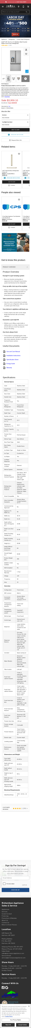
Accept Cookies (22, 1024)
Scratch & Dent (7, 914)
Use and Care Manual (13, 351)
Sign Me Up (15, 890)
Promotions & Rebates (9, 918)
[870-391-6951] (23, 7)
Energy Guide (10, 363)
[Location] (19, 7)
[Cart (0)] (28, 7)
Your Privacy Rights (15, 1020)
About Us (5, 920)
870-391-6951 (18, 947)
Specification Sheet (12, 359)
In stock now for (16, 2)
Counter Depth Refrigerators (23, 39)
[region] (15, 1016)
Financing (5, 916)
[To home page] (11, 7)
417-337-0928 (17, 949)
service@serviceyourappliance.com (13, 958)
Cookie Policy (9, 1016)
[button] (3, 7)
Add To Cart (15, 129)
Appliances (4, 39)
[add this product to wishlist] (26, 54)
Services (4, 911)
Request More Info (16, 140)
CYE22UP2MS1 (9, 108)
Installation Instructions (13, 355)
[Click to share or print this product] (26, 50)
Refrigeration (12, 39)
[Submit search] (27, 11)
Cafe (9, 106)
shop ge (15, 34)
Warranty (9, 367)
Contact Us (5, 922)
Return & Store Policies (9, 925)
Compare (13, 185)
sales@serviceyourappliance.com (13, 953)
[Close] (29, 1006)
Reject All (8, 1024)
